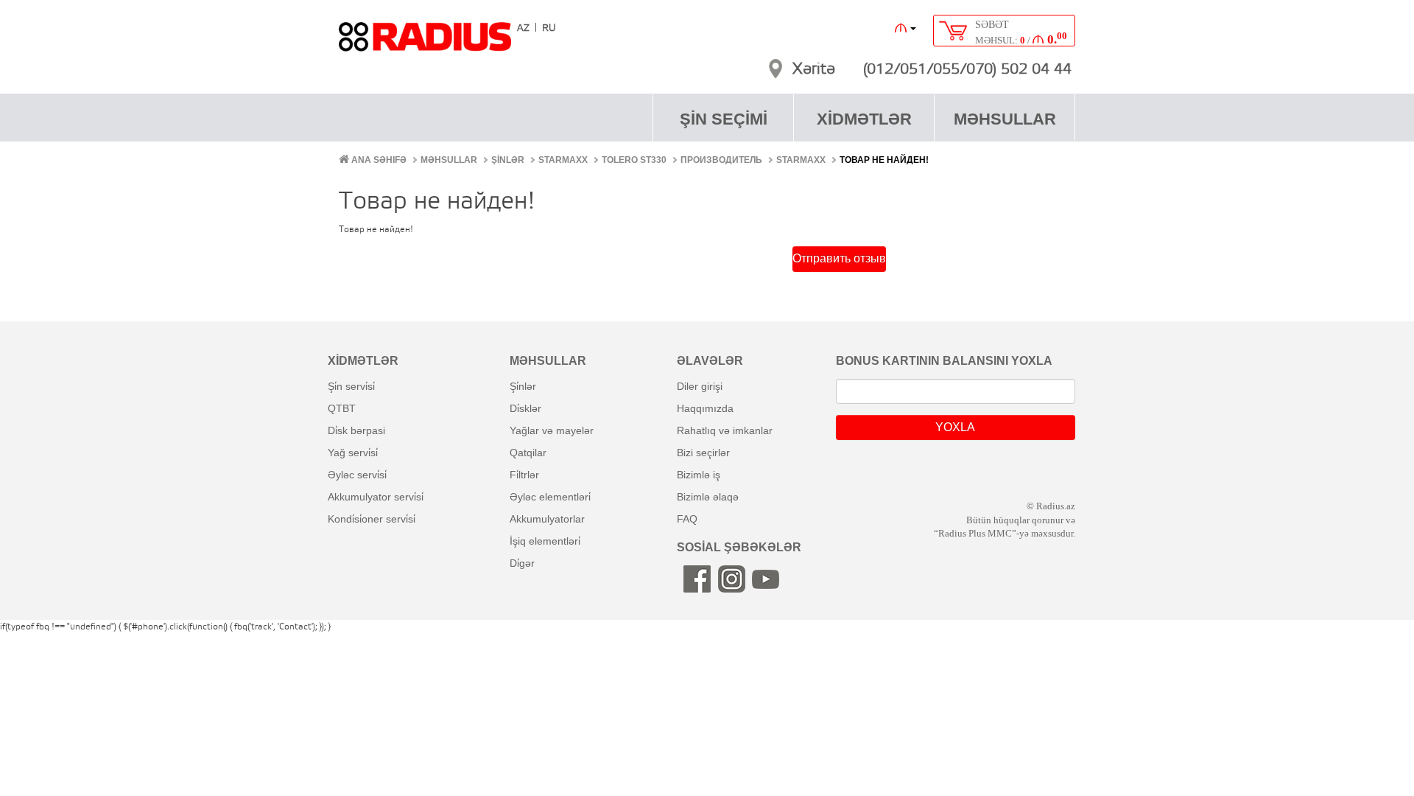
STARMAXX (563, 160)
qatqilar (528, 452)
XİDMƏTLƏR (864, 119)
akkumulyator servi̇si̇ (375, 497)
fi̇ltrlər (524, 475)
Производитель (721, 160)
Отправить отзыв (839, 258)
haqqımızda (705, 408)
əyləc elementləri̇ (550, 497)
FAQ (687, 519)
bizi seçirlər (703, 452)
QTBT (342, 408)
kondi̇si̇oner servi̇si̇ (371, 519)
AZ (523, 28)
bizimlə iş (698, 475)
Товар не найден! (884, 160)
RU (549, 28)
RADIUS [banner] (425, 43)
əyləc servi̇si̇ (357, 475)
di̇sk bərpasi (356, 430)
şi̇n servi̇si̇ (351, 386)
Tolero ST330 (634, 160)
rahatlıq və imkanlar (725, 430)
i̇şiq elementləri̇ (545, 541)
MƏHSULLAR (1005, 119)
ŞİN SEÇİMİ (723, 119)
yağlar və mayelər (552, 430)
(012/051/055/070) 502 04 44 (967, 70)
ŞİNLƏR (507, 160)
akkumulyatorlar (547, 519)
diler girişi (699, 386)
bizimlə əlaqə (708, 497)
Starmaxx (801, 160)
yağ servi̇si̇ (353, 452)
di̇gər (522, 563)
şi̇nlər (523, 386)
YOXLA (955, 427)
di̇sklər (525, 408)
